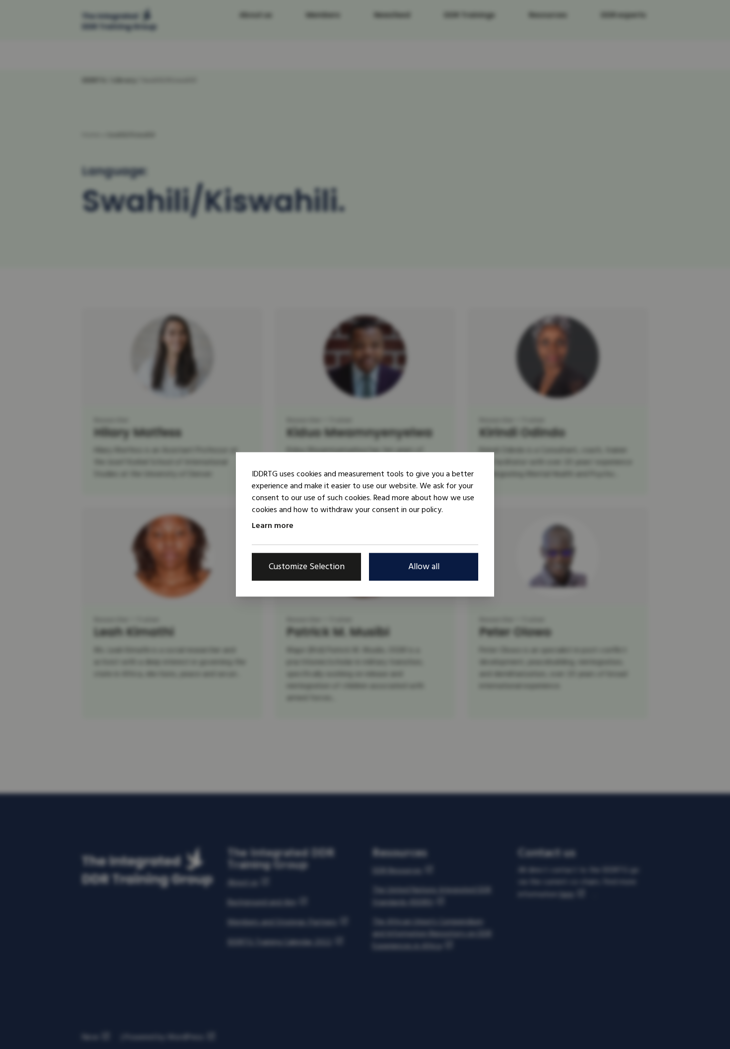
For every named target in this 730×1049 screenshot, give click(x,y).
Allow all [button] (423, 567)
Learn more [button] (272, 525)
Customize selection (307, 567)
